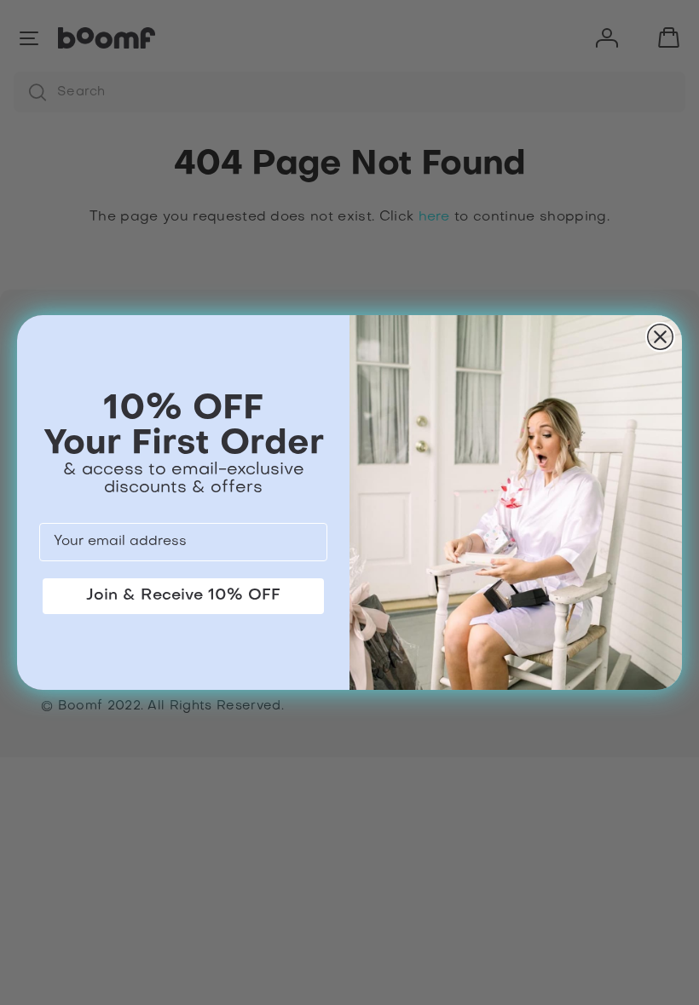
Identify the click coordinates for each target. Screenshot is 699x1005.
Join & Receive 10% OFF (183, 596)
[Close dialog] (660, 337)
